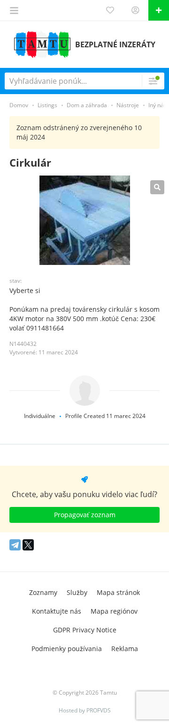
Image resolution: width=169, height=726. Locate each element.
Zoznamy (43, 592)
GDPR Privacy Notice (84, 629)
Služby (77, 592)
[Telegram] (15, 544)
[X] (28, 544)
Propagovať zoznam (84, 514)
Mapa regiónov (114, 611)
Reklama (124, 648)
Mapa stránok (118, 592)
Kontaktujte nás (56, 611)
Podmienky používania (66, 648)
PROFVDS (98, 710)
